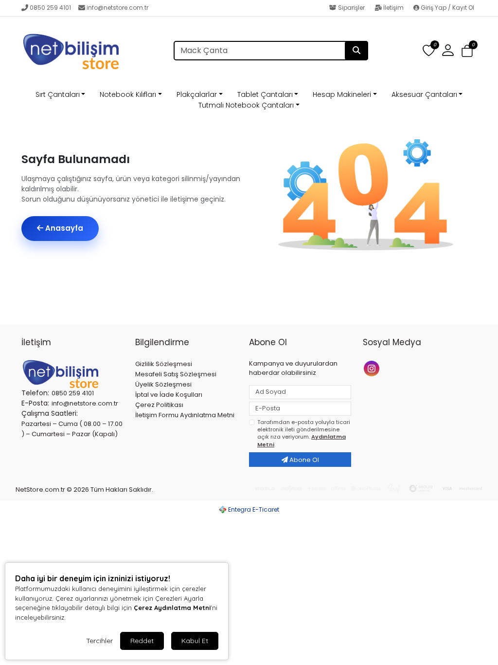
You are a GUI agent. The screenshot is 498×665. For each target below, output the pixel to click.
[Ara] (356, 50)
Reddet (142, 640)
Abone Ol (303, 459)
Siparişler (351, 7)
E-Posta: (35, 403)
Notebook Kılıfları (128, 94)
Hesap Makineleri (342, 94)
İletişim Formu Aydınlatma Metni (184, 415)
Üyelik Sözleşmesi (163, 384)
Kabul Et (194, 640)
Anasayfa (63, 228)
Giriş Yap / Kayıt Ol (446, 7)
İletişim (393, 7)
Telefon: (35, 393)
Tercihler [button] (99, 640)
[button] (467, 50)
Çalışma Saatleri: (49, 413)
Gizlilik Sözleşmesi (163, 364)
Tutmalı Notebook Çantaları (246, 105)
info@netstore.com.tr (117, 7)
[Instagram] (373, 367)
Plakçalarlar (197, 94)
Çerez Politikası (159, 404)
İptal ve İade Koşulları (168, 394)
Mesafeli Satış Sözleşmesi (175, 374)
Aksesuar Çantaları (424, 94)
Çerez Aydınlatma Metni (172, 607)
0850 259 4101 (50, 7)
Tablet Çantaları (265, 94)
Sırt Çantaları (58, 94)
